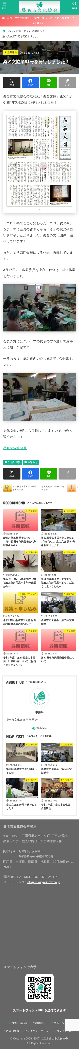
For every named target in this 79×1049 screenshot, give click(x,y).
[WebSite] (39, 728)
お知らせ (33, 462)
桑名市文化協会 (58, 1038)
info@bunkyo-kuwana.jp (43, 882)
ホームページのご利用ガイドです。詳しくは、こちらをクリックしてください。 (39, 20)
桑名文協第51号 (15, 448)
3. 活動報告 (10, 52)
